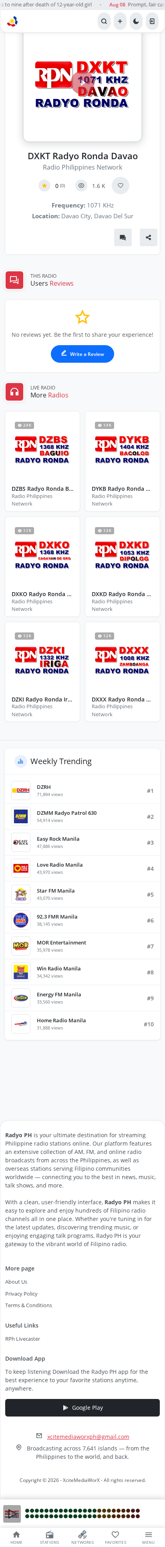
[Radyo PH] (13, 21)
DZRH (44, 786)
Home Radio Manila (61, 1020)
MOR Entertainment (61, 942)
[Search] (104, 21)
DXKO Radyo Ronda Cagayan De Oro (42, 594)
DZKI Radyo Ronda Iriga (42, 699)
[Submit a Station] (120, 21)
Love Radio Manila (60, 864)
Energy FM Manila (59, 994)
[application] (82, 1513)
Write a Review (86, 354)
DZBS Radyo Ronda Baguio (42, 489)
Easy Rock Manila (58, 838)
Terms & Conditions (28, 1305)
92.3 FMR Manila (57, 916)
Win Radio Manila (59, 968)
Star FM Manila (56, 890)
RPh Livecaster (22, 1338)
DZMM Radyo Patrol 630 (67, 812)
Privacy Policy (21, 1293)
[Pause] (12, 1513)
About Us (16, 1281)
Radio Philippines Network (82, 167)
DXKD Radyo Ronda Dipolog (122, 594)
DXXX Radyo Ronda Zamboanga (122, 699)
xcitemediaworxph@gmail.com (88, 1436)
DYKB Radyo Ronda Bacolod (122, 489)
